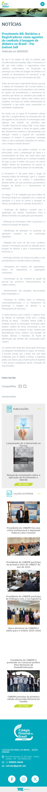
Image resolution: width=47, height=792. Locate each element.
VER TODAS (23, 484)
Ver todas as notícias (9, 396)
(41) (14, 762)
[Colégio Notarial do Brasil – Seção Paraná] (5, 4)
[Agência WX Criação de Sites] (23, 789)
